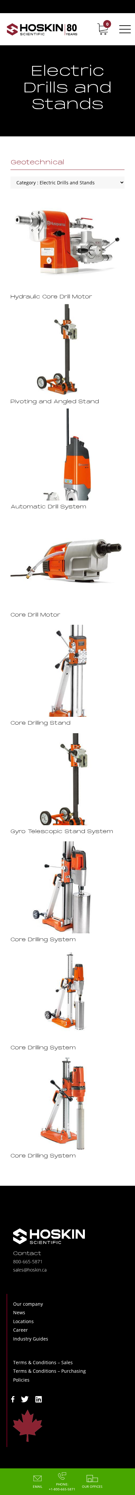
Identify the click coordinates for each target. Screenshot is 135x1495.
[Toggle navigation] (123, 29)
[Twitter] (25, 1398)
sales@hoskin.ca (30, 1270)
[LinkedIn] (38, 1398)
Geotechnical (37, 162)
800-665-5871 (28, 1261)
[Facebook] (12, 1398)
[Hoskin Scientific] (42, 29)
